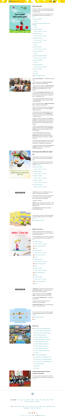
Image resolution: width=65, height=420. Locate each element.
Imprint (27, 415)
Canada (22, 406)
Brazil (19, 406)
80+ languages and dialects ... (38, 317)
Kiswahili (51, 399)
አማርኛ (18, 399)
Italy (37, 406)
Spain (53, 406)
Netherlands (49, 406)
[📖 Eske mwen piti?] (20, 32)
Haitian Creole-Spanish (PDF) (39, 281)
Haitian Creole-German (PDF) (39, 263)
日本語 (47, 399)
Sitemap (33, 415)
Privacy (23, 415)
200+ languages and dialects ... (39, 75)
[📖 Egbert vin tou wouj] (20, 255)
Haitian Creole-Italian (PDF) (39, 272)
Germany (31, 406)
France (27, 406)
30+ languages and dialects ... (38, 220)
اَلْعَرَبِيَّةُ (22, 399)
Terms (20, 415)
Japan (41, 406)
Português (26, 401)
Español (32, 399)
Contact (30, 415)
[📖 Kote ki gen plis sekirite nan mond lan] (20, 177)
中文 (25, 399)
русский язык (32, 401)
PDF (34, 319)
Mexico (44, 406)
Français (37, 399)
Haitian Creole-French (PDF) (39, 254)
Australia (15, 406)
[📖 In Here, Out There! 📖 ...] (20, 323)
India (35, 406)
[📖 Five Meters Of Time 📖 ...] (20, 226)
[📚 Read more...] (20, 343)
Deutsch (28, 399)
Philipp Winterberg (14, 1)
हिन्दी (40, 399)
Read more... (38, 401)
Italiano (43, 399)
